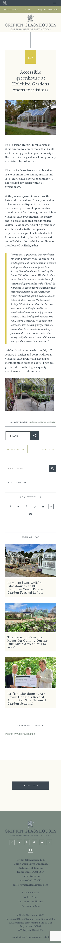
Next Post (48, 449)
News (43, 422)
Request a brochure (48, 10)
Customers (34, 422)
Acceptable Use (30, 906)
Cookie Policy (30, 897)
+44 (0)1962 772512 (10, 10)
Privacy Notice (30, 892)
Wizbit (46, 937)
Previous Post (15, 449)
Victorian (51, 422)
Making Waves (30, 937)
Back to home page (5, 3)
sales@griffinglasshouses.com (30, 884)
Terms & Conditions (30, 901)
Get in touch (30, 785)
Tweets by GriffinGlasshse (20, 733)
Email (28, 10)
